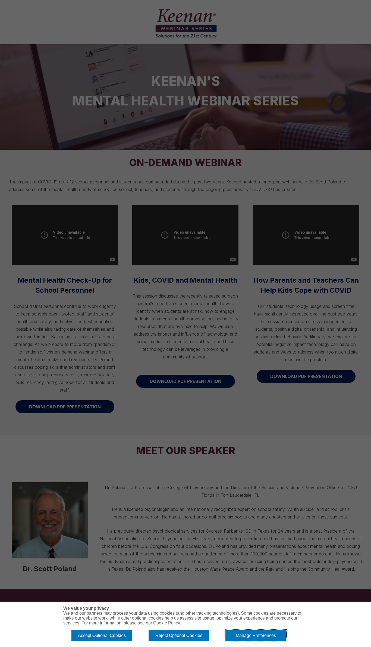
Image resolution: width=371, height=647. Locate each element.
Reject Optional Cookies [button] (178, 635)
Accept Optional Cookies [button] (102, 635)
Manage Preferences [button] (256, 635)
